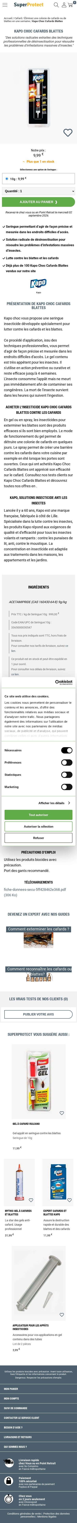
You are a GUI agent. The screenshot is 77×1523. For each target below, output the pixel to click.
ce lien (15, 674)
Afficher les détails (51, 803)
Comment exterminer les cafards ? (38, 929)
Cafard (18, 18)
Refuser (38, 838)
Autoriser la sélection (38, 826)
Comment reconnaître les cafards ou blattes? (39, 971)
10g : (18, 179)
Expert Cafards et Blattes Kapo (55, 1212)
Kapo (38, 292)
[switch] (66, 762)
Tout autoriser (38, 815)
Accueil (8, 18)
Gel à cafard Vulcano (26, 1124)
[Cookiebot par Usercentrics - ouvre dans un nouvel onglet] (55, 682)
